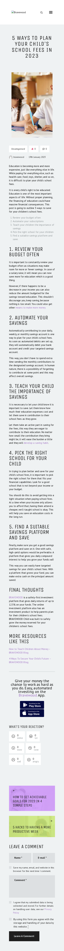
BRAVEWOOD (16, 597)
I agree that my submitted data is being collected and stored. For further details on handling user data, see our (33, 907)
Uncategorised (18, 149)
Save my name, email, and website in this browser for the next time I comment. (33, 869)
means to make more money (31, 307)
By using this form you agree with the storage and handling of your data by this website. (33, 923)
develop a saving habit (36, 442)
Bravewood (28, 695)
